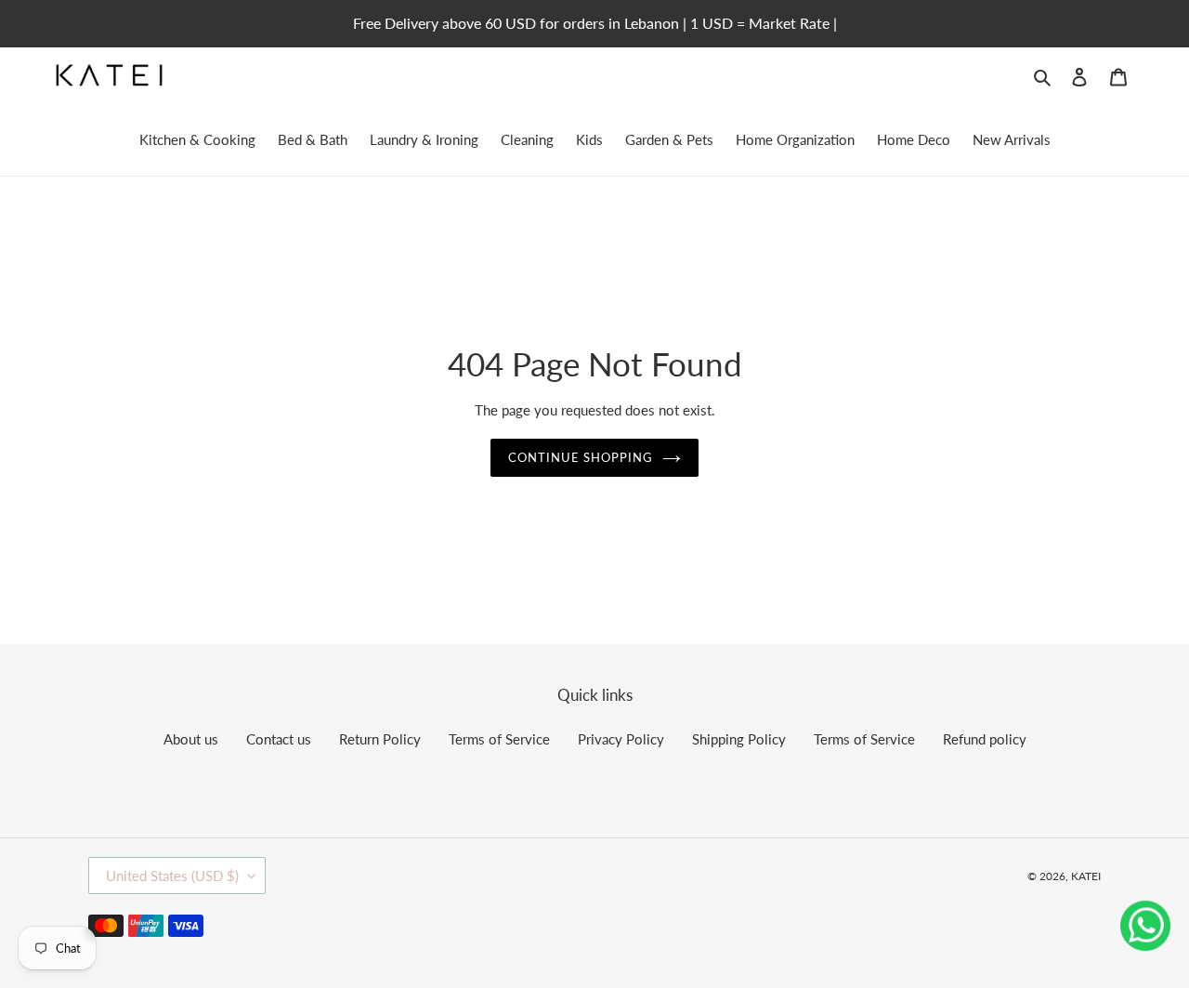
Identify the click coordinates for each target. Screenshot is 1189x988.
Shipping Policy (739, 739)
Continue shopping (581, 457)
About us (190, 739)
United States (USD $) (172, 875)
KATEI (1086, 876)
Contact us (278, 739)
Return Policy (380, 739)
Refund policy (984, 739)
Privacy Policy (621, 739)
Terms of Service (499, 739)
